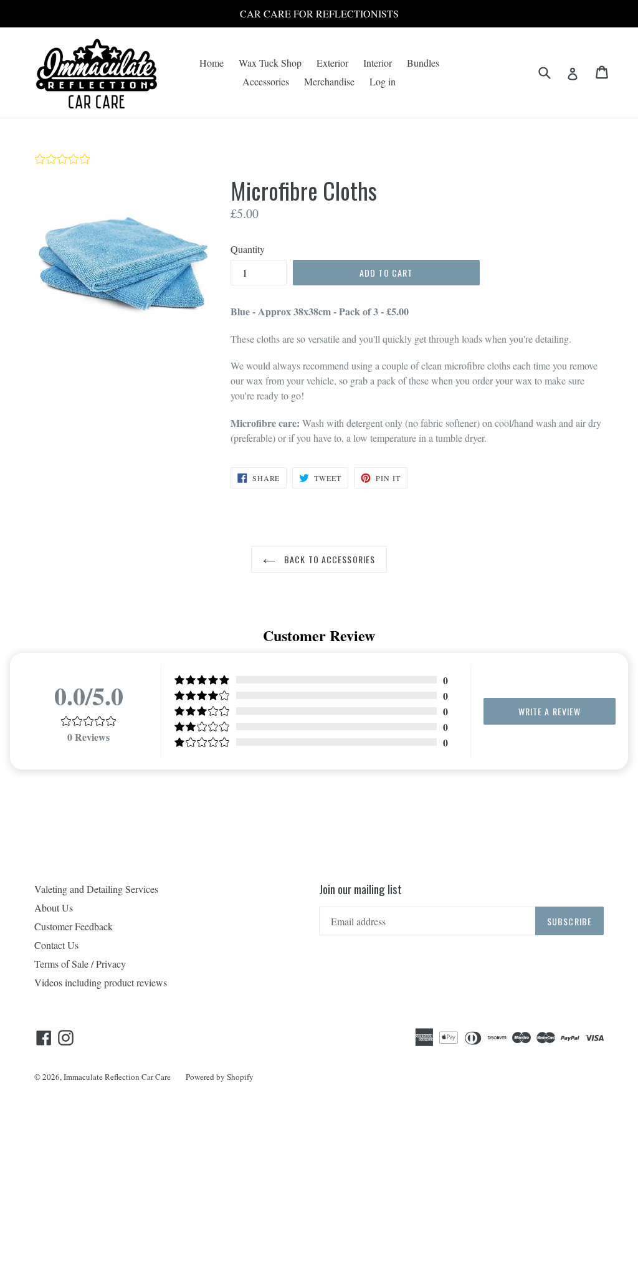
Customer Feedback (73, 926)
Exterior (332, 62)
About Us (53, 907)
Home (211, 62)
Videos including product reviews (100, 982)
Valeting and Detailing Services (96, 888)
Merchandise (329, 81)
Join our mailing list (360, 889)
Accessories (265, 81)
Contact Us (56, 944)
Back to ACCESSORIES (328, 559)
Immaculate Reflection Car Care (117, 1076)
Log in (382, 81)
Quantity (248, 248)
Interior (377, 62)
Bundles (423, 62)
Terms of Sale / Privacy (80, 963)
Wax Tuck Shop (270, 62)
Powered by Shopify (220, 1076)
